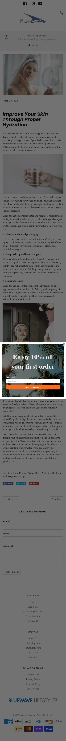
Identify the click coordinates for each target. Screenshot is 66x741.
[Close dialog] (64, 344)
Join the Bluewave (33, 387)
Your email (10, 377)
